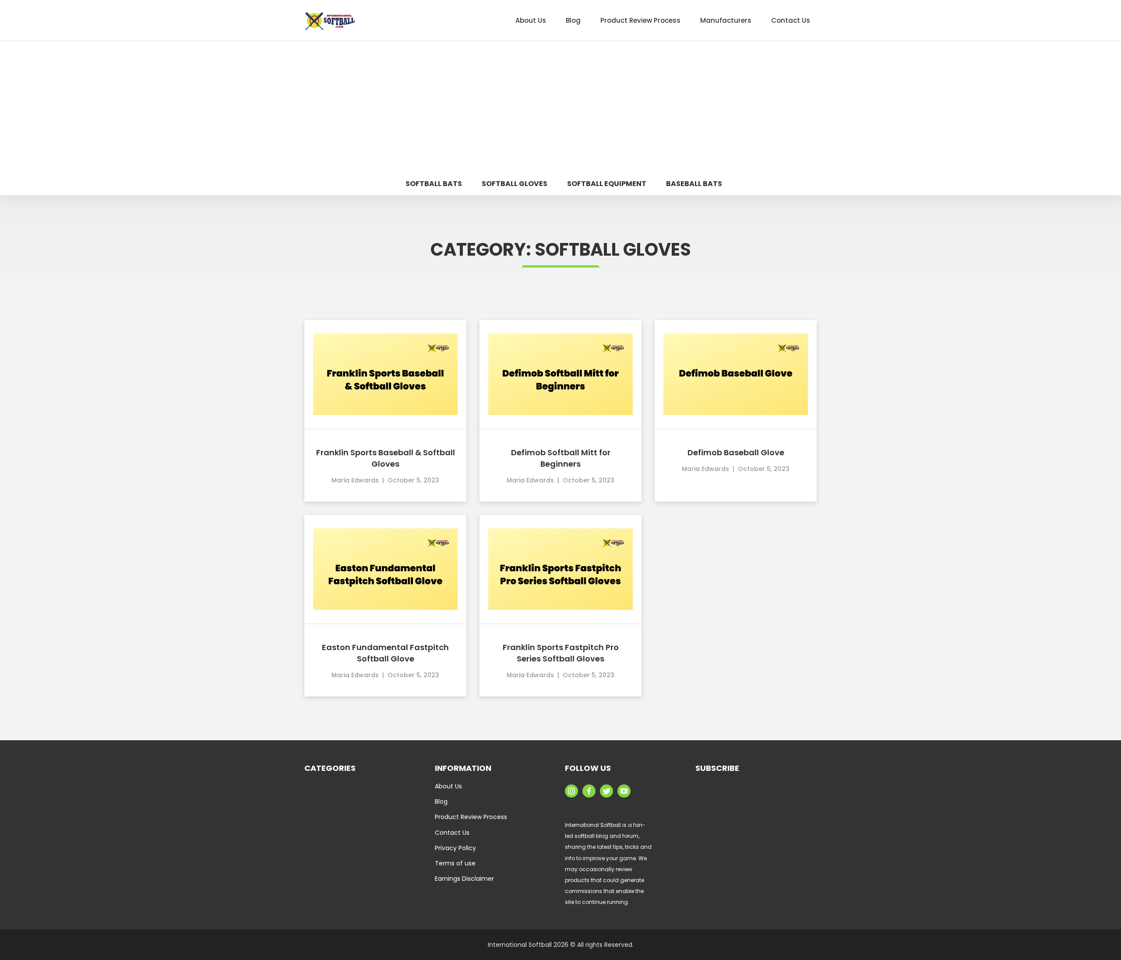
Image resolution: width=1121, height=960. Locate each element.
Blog (441, 801)
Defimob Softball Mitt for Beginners (560, 458)
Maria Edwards (355, 480)
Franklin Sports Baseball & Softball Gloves (385, 458)
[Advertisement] (560, 107)
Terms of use (455, 863)
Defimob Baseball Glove (735, 452)
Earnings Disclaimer (464, 878)
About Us (448, 786)
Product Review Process (471, 816)
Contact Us (452, 832)
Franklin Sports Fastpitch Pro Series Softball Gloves (561, 653)
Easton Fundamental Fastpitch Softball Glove (385, 653)
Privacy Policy (455, 848)
